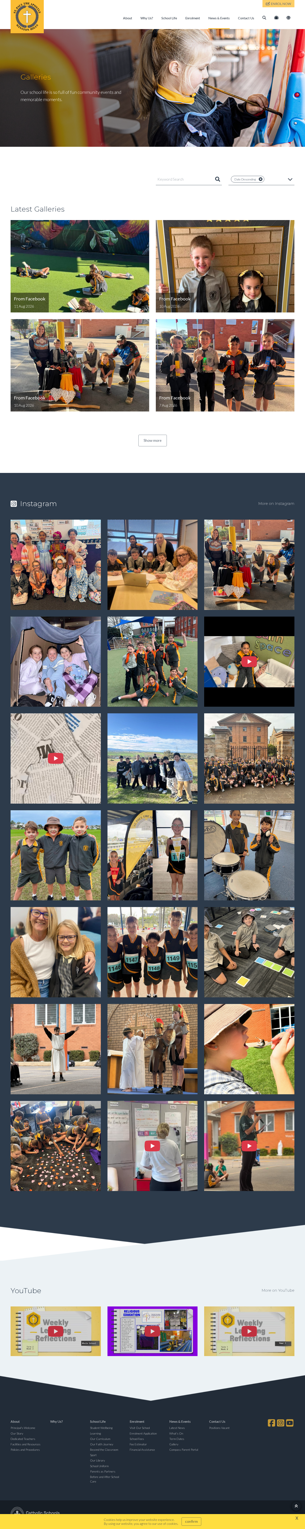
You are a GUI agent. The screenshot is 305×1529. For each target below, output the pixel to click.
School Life (169, 18)
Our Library (97, 1460)
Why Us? (146, 18)
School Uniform (99, 1466)
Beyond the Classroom (104, 1449)
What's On (176, 1433)
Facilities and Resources (25, 1444)
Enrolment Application (143, 1433)
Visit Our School (140, 1428)
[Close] (260, 179)
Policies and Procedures (25, 1449)
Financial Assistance (142, 1449)
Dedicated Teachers (23, 1439)
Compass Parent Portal (183, 1449)
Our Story (17, 1433)
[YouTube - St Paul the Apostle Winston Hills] (290, 1423)
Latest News (177, 1428)
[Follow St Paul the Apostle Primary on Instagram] (281, 1423)
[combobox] (189, 179)
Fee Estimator (138, 1444)
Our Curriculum (100, 1439)
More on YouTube (278, 1290)
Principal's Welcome (23, 1428)
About (127, 18)
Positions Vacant (219, 1428)
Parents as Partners (102, 1471)
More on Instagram (276, 503)
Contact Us (246, 18)
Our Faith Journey (101, 1444)
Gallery (173, 1444)
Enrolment (192, 18)
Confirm (191, 1521)
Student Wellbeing (101, 1428)
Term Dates (176, 1439)
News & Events (219, 18)
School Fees (137, 1439)
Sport (93, 1455)
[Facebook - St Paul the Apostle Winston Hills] (272, 1423)
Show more (153, 440)
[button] (261, 179)
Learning (95, 1433)
